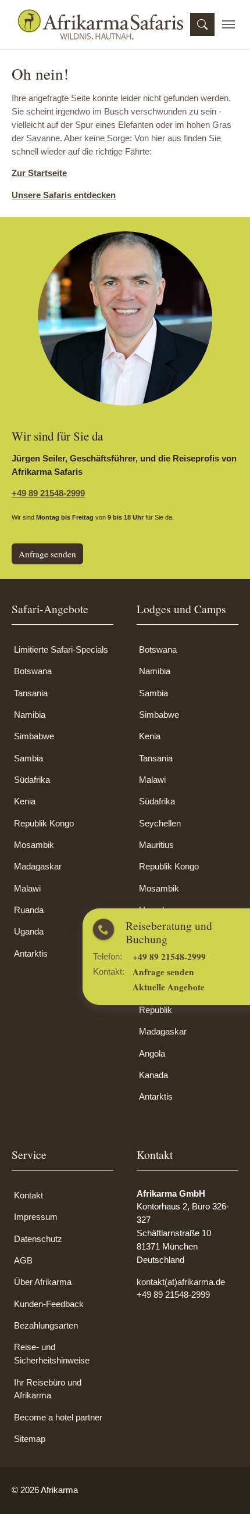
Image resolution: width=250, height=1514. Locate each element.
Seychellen (160, 823)
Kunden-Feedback (49, 1304)
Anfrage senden (202, 970)
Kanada (153, 1075)
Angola (152, 1053)
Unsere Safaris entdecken (64, 195)
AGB (23, 1260)
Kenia (24, 801)
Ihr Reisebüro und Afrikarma (47, 1389)
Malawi (27, 888)
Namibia (29, 715)
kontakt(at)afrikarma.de (181, 1282)
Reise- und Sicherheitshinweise (52, 1353)
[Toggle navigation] (228, 24)
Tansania (31, 693)
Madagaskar (38, 866)
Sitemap (29, 1439)
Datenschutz (38, 1239)
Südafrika (32, 780)
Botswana (33, 671)
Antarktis (31, 953)
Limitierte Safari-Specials (61, 649)
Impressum (36, 1217)
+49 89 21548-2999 (207, 956)
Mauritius (156, 845)
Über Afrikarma (43, 1282)
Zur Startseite (39, 173)
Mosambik (34, 845)
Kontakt (28, 1195)
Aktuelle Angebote (207, 984)
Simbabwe (34, 736)
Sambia (28, 758)
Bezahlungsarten (46, 1325)
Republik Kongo (44, 823)
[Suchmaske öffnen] (202, 24)
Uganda (29, 931)
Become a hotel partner (58, 1417)
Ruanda (29, 910)
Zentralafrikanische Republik (175, 1003)
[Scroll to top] (225, 1489)
